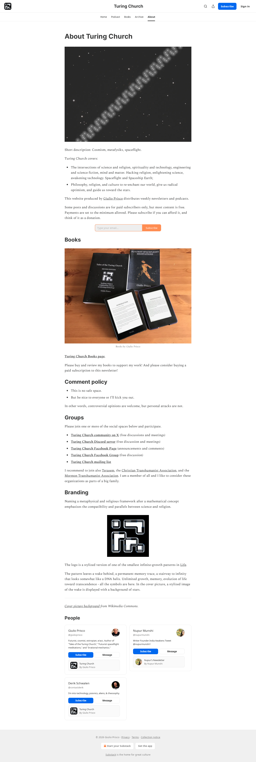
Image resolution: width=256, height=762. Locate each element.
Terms (135, 737)
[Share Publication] (213, 6)
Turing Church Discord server (93, 441)
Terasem (108, 470)
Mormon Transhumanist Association (91, 475)
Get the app (145, 746)
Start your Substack (119, 746)
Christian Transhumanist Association (149, 470)
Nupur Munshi (143, 631)
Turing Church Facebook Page (94, 448)
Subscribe (227, 6)
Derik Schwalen (79, 683)
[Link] (60, 36)
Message (107, 654)
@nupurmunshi (141, 634)
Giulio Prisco (113, 198)
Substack (111, 754)
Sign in (245, 6)
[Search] (205, 6)
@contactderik (75, 687)
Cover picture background (82, 606)
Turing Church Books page (85, 356)
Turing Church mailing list (91, 462)
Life (183, 564)
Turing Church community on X (95, 435)
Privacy (125, 737)
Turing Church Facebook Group (95, 455)
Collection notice (150, 737)
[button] (103, 17)
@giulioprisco (75, 634)
